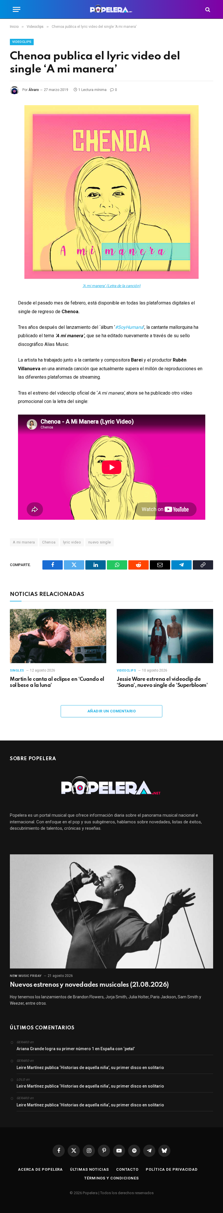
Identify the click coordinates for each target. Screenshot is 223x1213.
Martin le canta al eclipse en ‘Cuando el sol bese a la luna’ (57, 682)
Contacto (127, 1169)
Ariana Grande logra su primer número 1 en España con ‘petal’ (76, 1048)
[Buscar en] (207, 9)
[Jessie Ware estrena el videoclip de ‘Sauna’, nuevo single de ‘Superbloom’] (165, 636)
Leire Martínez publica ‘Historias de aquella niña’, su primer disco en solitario (90, 1067)
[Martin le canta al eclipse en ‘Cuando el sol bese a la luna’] (58, 636)
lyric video (72, 542)
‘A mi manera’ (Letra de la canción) (111, 286)
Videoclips (21, 42)
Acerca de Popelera (40, 1169)
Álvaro (33, 90)
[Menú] (16, 9)
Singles (17, 670)
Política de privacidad (172, 1169)
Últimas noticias (89, 1169)
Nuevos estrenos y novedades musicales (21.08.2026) (89, 985)
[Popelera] (111, 9)
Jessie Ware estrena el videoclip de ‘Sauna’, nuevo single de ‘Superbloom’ (162, 682)
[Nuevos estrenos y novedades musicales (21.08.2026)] (111, 911)
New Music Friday (26, 976)
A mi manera (24, 542)
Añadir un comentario (111, 711)
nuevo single (99, 542)
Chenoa (48, 542)
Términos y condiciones (111, 1178)
